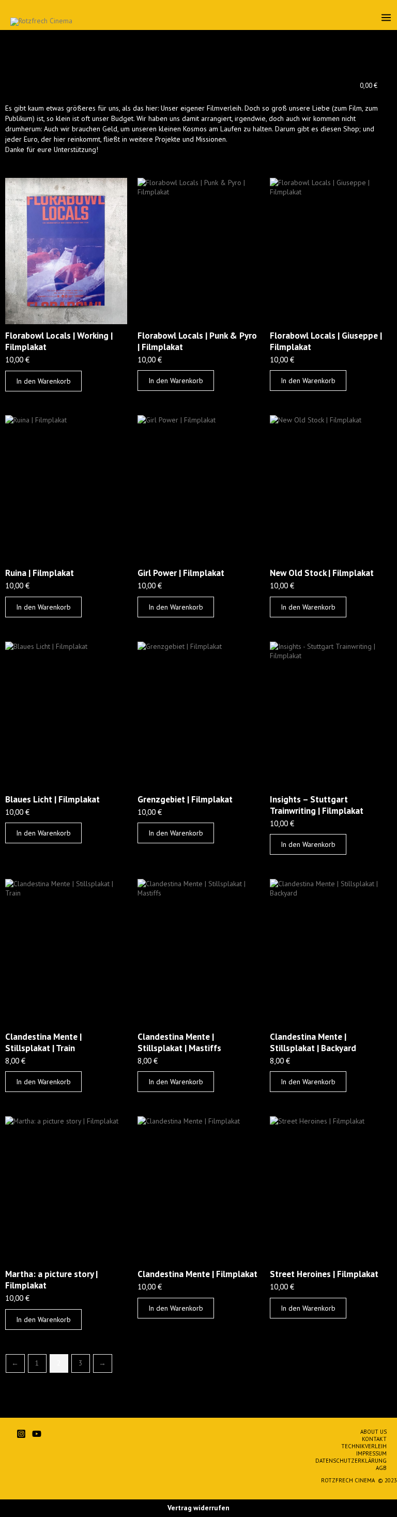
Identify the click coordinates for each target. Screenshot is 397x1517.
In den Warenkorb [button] (43, 381)
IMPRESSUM (371, 1453)
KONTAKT (374, 1439)
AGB (381, 1468)
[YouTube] (36, 1433)
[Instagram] (21, 1433)
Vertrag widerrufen (198, 1507)
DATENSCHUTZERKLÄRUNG (351, 1460)
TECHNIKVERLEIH (364, 1446)
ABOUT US (373, 1431)
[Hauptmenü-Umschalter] (386, 17)
